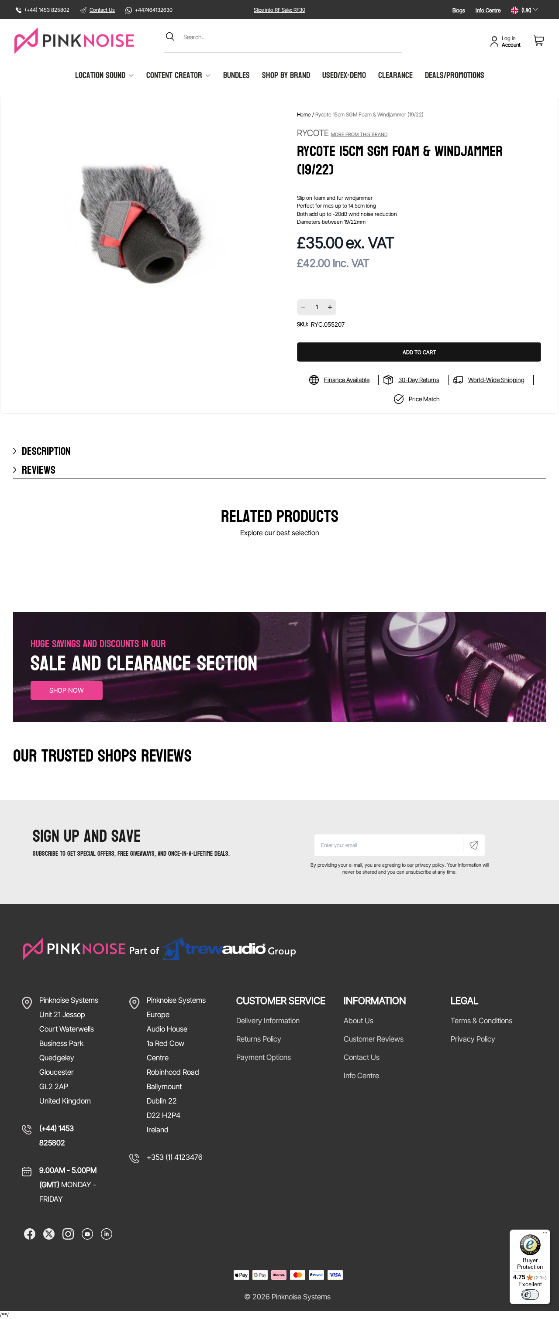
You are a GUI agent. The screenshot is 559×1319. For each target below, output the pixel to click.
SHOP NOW (66, 690)
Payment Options (263, 1057)
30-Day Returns (418, 379)
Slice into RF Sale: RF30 (279, 10)
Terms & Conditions (481, 1020)
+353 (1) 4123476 (175, 1157)
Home (304, 114)
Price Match (424, 399)
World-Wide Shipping (496, 379)
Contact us (362, 1057)
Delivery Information (268, 1020)
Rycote (342, 133)
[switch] (530, 1294)
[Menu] (545, 1235)
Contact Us (102, 10)
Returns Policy (258, 1039)
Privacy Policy (473, 1039)
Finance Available (346, 379)
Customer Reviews (374, 1039)
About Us (358, 1020)
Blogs (458, 10)
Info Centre (488, 10)
